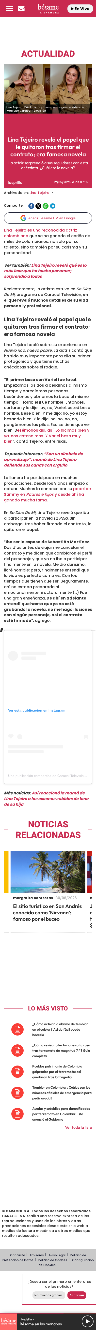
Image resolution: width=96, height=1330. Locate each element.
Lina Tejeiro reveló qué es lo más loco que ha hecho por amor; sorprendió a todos (45, 271)
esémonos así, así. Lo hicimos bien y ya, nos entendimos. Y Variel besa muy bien (46, 435)
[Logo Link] (48, 9)
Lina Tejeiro (39, 192)
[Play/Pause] (88, 1321)
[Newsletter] (21, 8)
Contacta (17, 1255)
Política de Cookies (52, 1260)
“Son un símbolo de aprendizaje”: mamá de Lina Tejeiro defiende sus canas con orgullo (43, 459)
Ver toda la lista (78, 1127)
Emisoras (37, 1255)
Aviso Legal (57, 1255)
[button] (9, 8)
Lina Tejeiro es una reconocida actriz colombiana (40, 233)
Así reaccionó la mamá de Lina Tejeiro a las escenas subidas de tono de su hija (46, 798)
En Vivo (82, 9)
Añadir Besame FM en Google (52, 218)
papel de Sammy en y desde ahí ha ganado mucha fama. (47, 494)
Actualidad (48, 54)
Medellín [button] (26, 1319)
